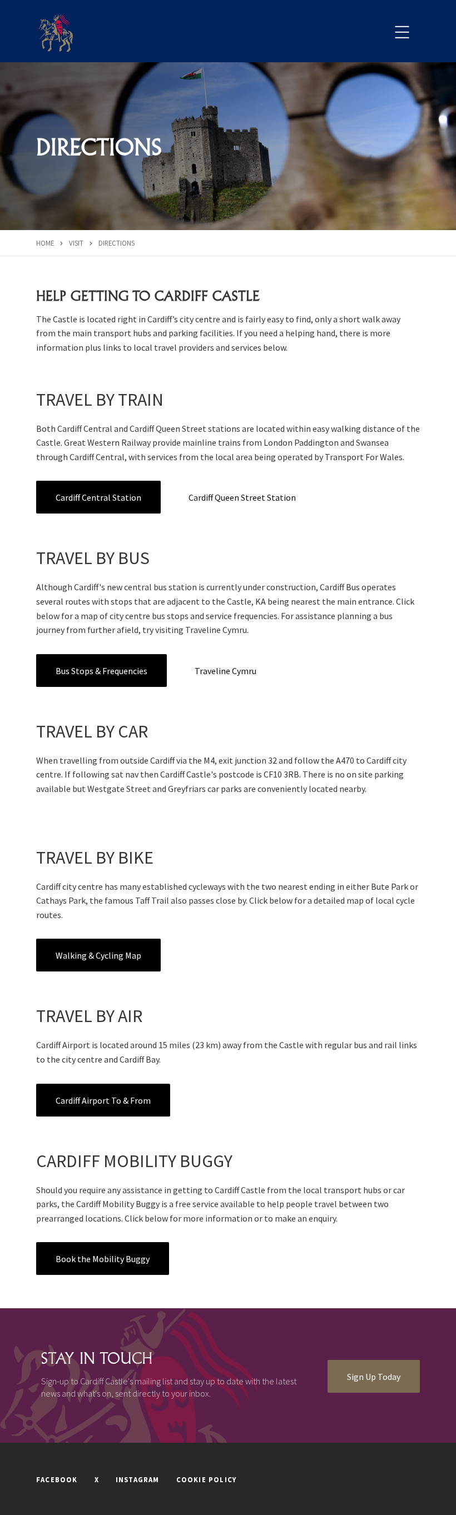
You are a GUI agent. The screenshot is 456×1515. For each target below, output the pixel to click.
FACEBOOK (57, 1479)
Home (45, 242)
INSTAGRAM (138, 1479)
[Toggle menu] (402, 32)
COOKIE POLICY (206, 1479)
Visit (76, 242)
